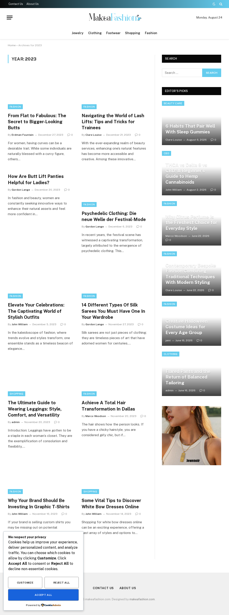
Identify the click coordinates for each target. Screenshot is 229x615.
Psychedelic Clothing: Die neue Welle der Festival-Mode (114, 216)
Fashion (151, 33)
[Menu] (10, 18)
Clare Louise (93, 134)
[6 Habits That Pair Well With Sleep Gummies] (191, 123)
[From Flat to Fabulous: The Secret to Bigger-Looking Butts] (41, 90)
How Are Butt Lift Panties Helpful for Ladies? (36, 179)
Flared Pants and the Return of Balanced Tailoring (187, 377)
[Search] (220, 4)
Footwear (113, 33)
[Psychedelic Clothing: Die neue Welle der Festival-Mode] (114, 188)
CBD (166, 153)
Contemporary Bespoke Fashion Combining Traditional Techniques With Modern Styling (190, 274)
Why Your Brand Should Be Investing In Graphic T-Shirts (39, 503)
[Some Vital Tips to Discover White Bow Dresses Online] (114, 475)
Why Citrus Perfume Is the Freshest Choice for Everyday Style (191, 222)
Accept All (43, 594)
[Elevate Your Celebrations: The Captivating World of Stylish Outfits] (41, 280)
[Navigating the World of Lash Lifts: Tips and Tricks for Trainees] (114, 90)
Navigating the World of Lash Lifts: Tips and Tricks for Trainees (113, 121)
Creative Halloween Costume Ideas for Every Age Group (186, 327)
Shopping (132, 33)
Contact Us (15, 4)
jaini (168, 340)
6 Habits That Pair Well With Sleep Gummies (190, 129)
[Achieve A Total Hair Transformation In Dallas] (114, 377)
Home (12, 45)
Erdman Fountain (23, 134)
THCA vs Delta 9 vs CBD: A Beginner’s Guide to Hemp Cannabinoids (186, 173)
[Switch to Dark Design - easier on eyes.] (214, 4)
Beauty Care (173, 103)
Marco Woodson (95, 416)
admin (16, 422)
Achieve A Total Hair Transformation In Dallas (108, 405)
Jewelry (77, 33)
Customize (25, 582)
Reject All (61, 582)
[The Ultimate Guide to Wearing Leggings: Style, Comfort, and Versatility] (41, 377)
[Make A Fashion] (114, 17)
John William (20, 324)
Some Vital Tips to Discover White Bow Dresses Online (111, 503)
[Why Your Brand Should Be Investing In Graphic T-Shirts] (41, 475)
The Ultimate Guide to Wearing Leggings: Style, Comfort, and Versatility (34, 408)
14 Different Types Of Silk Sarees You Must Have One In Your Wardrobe (113, 311)
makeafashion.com (142, 599)
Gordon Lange (21, 189)
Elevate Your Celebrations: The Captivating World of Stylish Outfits (36, 311)
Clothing (95, 33)
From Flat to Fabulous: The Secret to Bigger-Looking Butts (37, 121)
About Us (32, 4)
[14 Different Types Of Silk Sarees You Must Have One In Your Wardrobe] (114, 280)
